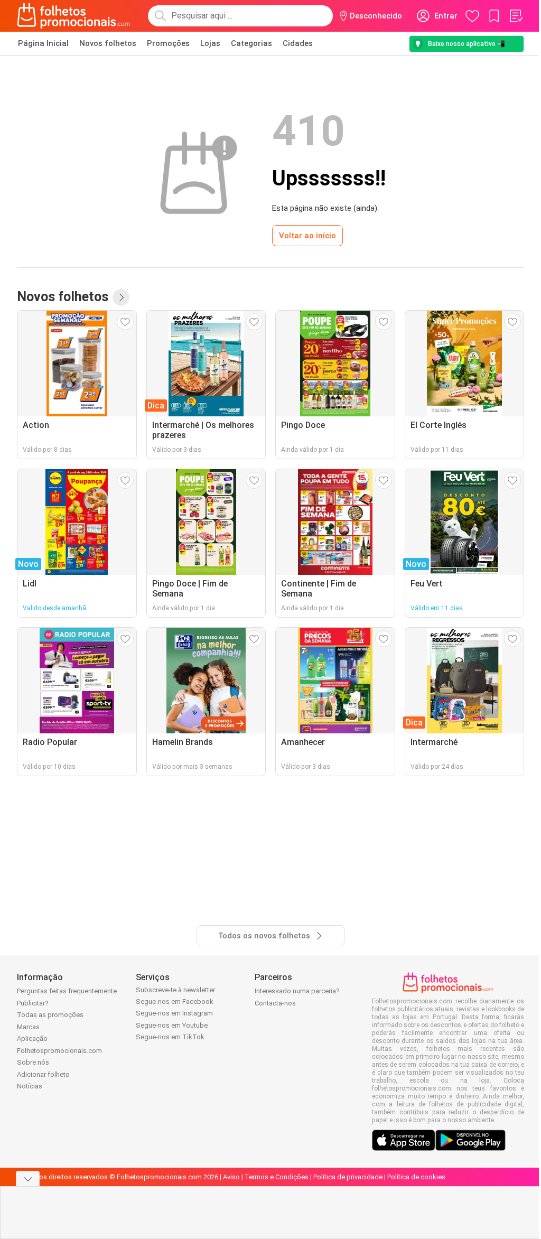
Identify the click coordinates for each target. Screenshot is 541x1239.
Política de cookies (416, 1177)
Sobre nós (33, 1062)
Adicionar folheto (43, 1074)
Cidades (298, 43)
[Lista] (515, 15)
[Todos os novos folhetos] (121, 297)
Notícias (29, 1086)
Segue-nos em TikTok (170, 1037)
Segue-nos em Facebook (174, 1001)
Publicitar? (33, 1003)
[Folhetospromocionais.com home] (73, 16)
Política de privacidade (348, 1177)
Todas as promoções (50, 1015)
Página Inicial (43, 43)
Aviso (231, 1177)
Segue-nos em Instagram (174, 1013)
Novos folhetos (107, 43)
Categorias (251, 43)
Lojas (210, 43)
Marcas (28, 1027)
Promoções (168, 43)
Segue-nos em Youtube (172, 1025)
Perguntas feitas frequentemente (67, 991)
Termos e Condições (277, 1177)
